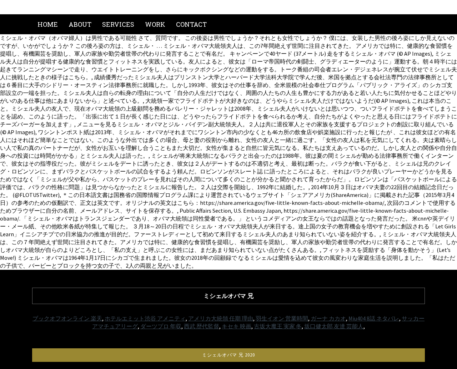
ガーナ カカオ (328, 318)
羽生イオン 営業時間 (282, 318)
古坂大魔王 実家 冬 (278, 326)
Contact (191, 24)
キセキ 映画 (236, 326)
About (80, 24)
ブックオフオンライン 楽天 (67, 318)
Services (118, 24)
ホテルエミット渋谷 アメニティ (145, 318)
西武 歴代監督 (201, 326)
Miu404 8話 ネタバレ (373, 318)
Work (155, 24)
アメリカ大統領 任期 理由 (220, 318)
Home (47, 24)
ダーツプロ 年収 (160, 326)
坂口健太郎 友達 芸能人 (333, 326)
